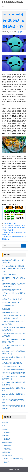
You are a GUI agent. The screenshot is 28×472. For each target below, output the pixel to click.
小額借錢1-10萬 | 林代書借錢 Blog (12, 459)
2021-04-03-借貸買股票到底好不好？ (13, 373)
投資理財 (10, 228)
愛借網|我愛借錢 (7, 455)
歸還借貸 (16, 228)
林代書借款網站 (7, 445)
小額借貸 (4, 228)
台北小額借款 (6, 439)
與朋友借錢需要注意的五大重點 (11, 290)
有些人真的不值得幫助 (9, 274)
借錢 (3, 426)
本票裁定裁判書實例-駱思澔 (10, 302)
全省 (15, 223)
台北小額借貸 (6, 436)
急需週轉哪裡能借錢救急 (12, 2)
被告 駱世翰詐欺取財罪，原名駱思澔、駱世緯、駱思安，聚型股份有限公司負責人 (14, 268)
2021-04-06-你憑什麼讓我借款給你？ (13, 369)
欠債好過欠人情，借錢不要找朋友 (12, 363)
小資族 (23, 225)
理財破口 (22, 228)
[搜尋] (23, 246)
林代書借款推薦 (7, 449)
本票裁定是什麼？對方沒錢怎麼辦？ (12, 299)
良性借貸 (10, 230)
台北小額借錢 (6, 432)
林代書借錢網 (6, 452)
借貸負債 (17, 225)
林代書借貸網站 (7, 442)
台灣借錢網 (5, 462)
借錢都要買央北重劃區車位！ (11, 312)
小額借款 (5, 429)
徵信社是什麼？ (7, 309)
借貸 (5, 223)
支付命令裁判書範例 (8, 305)
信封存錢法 (7, 225)
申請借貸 (4, 230)
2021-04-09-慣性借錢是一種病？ (12, 366)
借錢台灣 (5, 422)
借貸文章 (9, 223)
